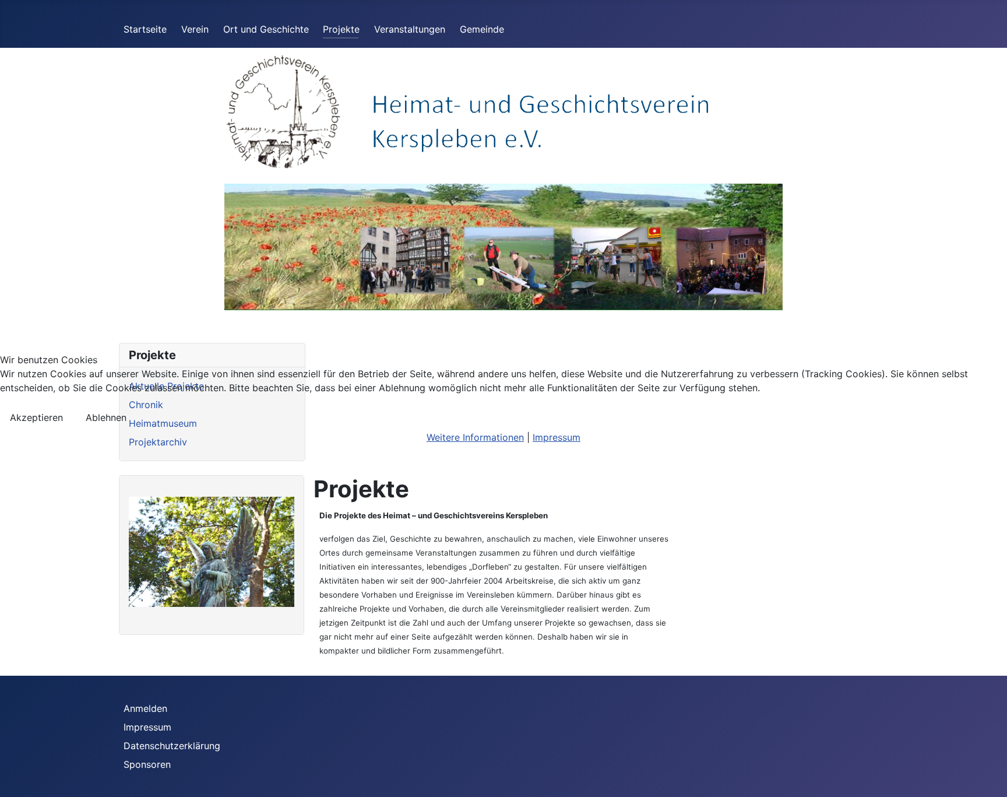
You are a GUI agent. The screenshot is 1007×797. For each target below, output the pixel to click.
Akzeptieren (36, 417)
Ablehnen (106, 417)
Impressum (556, 437)
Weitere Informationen (475, 437)
